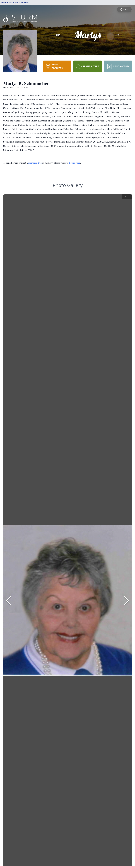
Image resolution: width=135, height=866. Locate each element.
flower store (74, 162)
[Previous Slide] (8, 600)
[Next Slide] (126, 600)
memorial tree (35, 162)
